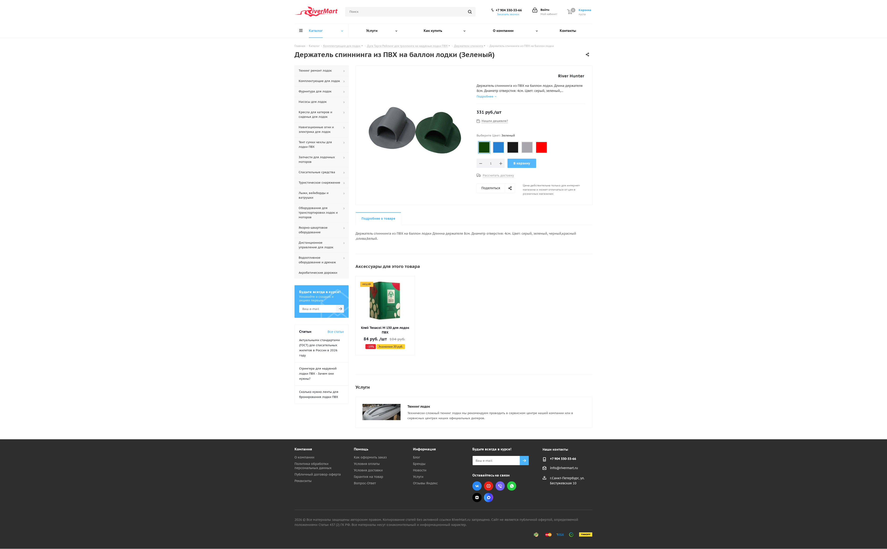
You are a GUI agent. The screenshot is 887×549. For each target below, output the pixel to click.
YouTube (488, 486)
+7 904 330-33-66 (509, 10)
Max (488, 497)
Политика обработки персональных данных (313, 466)
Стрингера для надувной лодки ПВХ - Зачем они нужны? (318, 374)
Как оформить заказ (370, 457)
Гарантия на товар (368, 477)
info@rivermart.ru (564, 468)
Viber (500, 486)
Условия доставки (368, 470)
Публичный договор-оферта (318, 474)
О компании (304, 457)
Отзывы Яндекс (425, 483)
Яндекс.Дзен (477, 497)
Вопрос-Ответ (365, 483)
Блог (416, 457)
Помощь (361, 449)
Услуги (418, 477)
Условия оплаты (367, 464)
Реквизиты (303, 481)
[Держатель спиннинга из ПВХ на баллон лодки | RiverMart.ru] (415, 130)
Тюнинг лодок (418, 406)
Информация (424, 449)
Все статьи (336, 332)
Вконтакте (477, 486)
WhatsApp (511, 486)
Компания (303, 449)
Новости (419, 470)
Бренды (419, 464)
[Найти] (469, 11)
